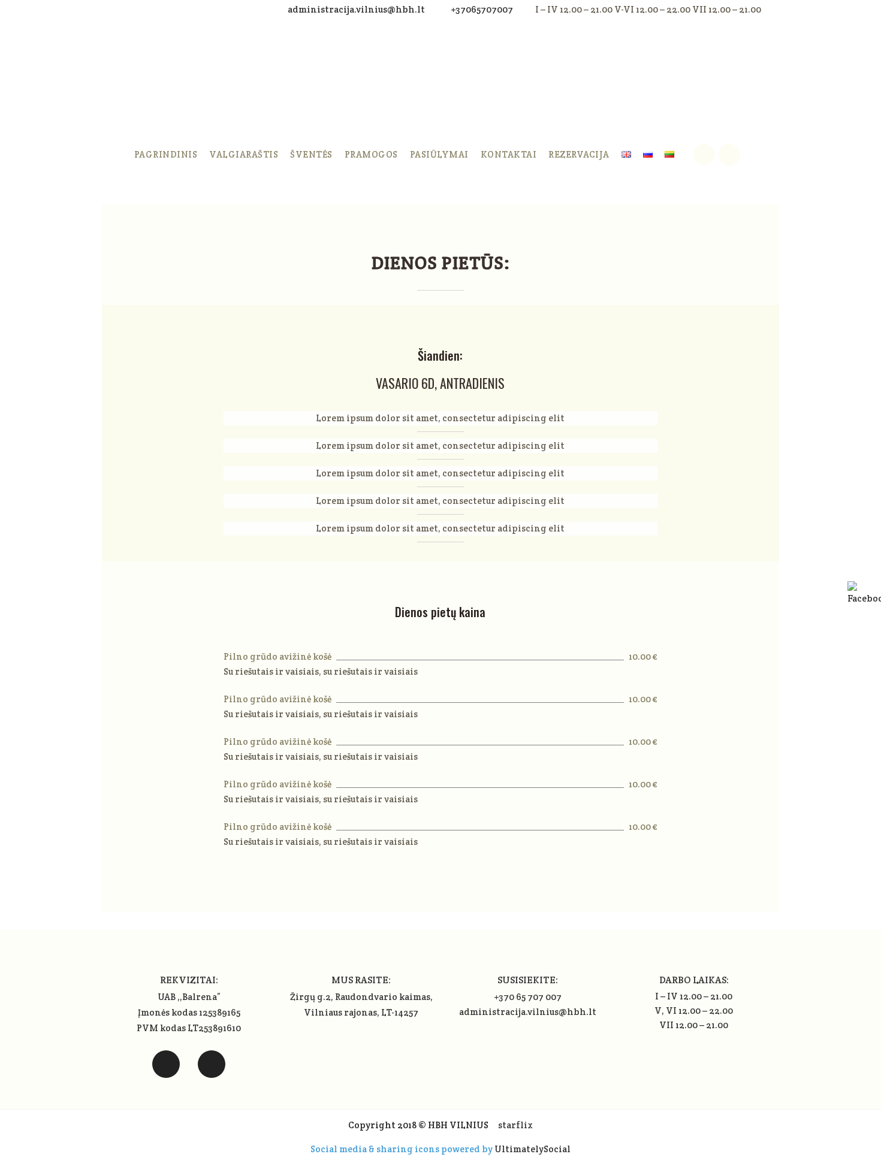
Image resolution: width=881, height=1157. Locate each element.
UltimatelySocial (532, 1149)
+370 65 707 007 (528, 996)
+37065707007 (482, 9)
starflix (515, 1125)
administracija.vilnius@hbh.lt (357, 9)
